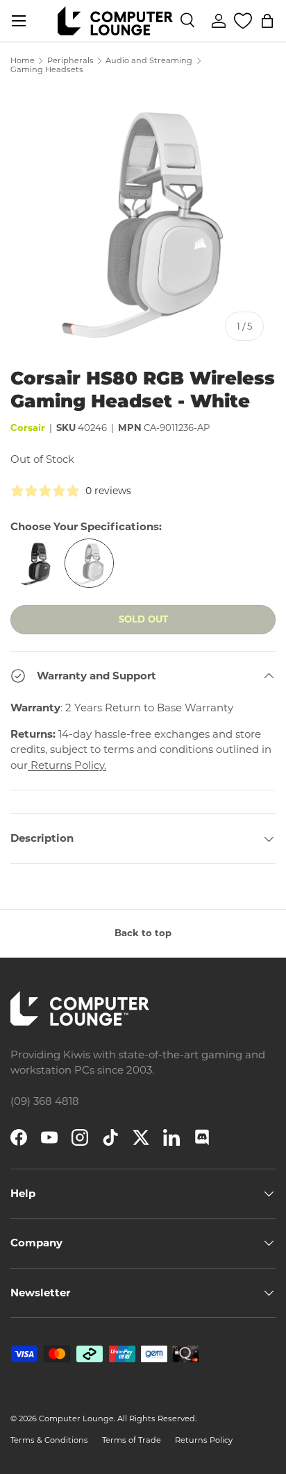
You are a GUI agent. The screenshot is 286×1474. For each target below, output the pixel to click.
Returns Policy (204, 1440)
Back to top (143, 932)
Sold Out (143, 619)
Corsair (27, 427)
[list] (143, 220)
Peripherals (70, 61)
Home (22, 61)
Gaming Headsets (46, 70)
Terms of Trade (131, 1440)
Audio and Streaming (149, 61)
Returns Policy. (67, 765)
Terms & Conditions (49, 1440)
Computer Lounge (76, 1418)
